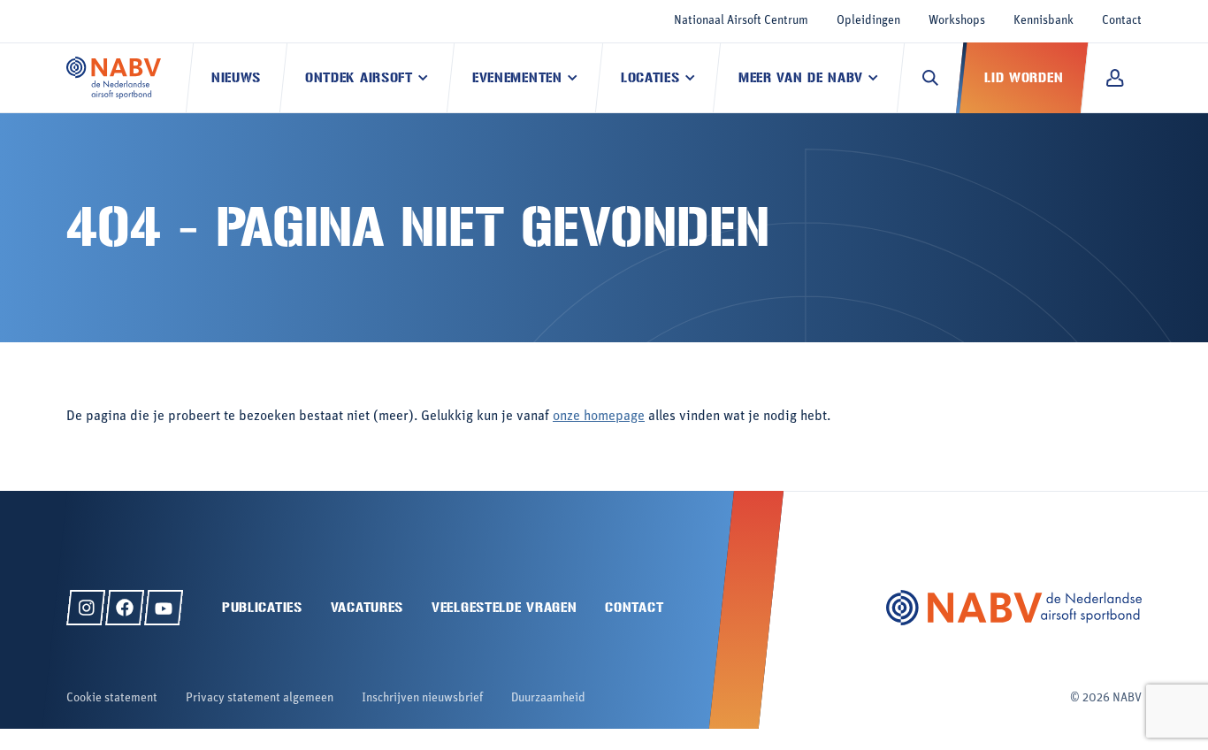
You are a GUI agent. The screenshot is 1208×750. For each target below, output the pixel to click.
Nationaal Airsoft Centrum (741, 20)
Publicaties (262, 607)
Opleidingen (868, 20)
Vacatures (367, 607)
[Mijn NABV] (1115, 77)
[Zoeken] (930, 77)
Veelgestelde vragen (504, 607)
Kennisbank (1043, 20)
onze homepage (599, 416)
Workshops (957, 20)
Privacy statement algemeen (259, 698)
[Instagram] (85, 607)
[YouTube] (163, 607)
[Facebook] (124, 607)
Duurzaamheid (548, 698)
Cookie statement (111, 698)
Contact (1122, 20)
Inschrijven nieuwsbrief (422, 698)
